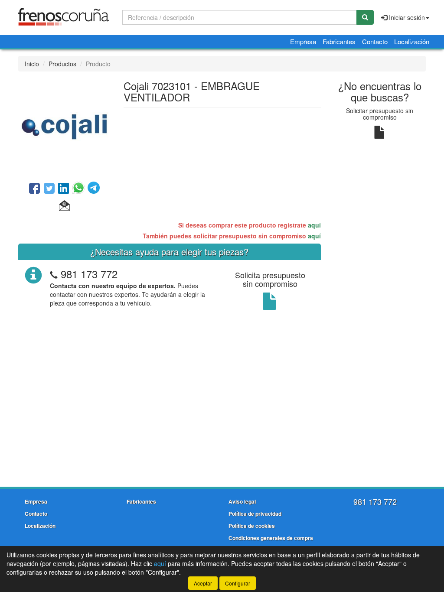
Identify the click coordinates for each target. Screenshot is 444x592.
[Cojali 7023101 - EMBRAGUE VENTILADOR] (64, 125)
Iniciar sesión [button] (406, 17)
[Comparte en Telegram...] (94, 189)
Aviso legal (242, 501)
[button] (64, 206)
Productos (62, 63)
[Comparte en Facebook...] (34, 189)
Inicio (32, 63)
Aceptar (203, 583)
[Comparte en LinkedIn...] (63, 189)
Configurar (237, 583)
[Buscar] (365, 17)
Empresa (303, 41)
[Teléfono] (54, 273)
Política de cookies (252, 526)
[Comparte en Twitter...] (49, 189)
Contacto (375, 41)
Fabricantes (339, 41)
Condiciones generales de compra (271, 538)
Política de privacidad (255, 513)
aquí (314, 225)
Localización (411, 41)
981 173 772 (89, 273)
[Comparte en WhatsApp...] (80, 189)
